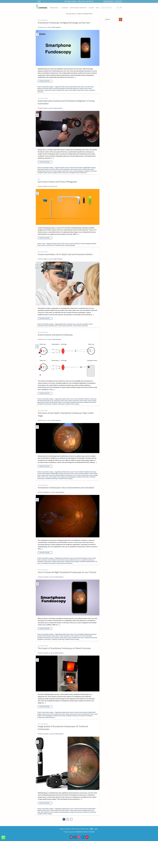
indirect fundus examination (65, 325)
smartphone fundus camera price (60, 172)
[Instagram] (79, 837)
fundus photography (85, 243)
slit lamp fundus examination (80, 325)
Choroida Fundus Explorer (76, 167)
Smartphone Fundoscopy (78, 7)
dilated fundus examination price (67, 324)
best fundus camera (64, 86)
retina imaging (73, 90)
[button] (106, 8)
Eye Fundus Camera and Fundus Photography (57, 181)
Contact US (118, 1)
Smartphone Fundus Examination (78, 172)
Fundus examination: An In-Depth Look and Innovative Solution (65, 254)
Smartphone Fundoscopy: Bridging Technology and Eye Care (64, 22)
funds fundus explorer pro (72, 88)
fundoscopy (57, 400)
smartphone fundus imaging (72, 404)
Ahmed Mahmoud (56, 27)
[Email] (71, 837)
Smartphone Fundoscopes (44, 404)
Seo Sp (55, 186)
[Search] (39, 1)
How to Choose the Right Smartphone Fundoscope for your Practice (63, 475)
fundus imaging (92, 400)
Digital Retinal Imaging (89, 167)
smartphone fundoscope (89, 402)
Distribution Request (65, 829)
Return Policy (76, 829)
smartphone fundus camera (44, 172)
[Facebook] (75, 837)
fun (52, 400)
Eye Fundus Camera (47, 88)
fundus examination (65, 169)
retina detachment (45, 812)
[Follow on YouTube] (36, 2)
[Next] (71, 819)
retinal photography (78, 171)
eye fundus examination (59, 88)
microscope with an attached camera (55, 245)
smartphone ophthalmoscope (87, 561)
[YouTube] (87, 837)
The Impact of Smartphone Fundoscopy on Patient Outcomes (64, 648)
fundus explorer (83, 400)
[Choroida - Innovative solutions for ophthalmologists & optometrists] (41, 6)
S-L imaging (64, 7)
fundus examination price (50, 325)
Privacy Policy (85, 829)
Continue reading (45, 81)
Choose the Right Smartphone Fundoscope (85, 399)
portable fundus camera (62, 90)
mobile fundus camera (50, 90)
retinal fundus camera (82, 90)
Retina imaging (44, 20)
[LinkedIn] (83, 837)
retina (51, 171)
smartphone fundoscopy (90, 171)
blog (39, 20)
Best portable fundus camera (77, 86)
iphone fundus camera (76, 169)
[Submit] (120, 19)
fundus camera (84, 88)
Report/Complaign (108, 1)
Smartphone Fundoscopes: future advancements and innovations (66, 487)
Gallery (91, 7)
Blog (97, 7)
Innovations (54, 7)
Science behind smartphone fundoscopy (55, 334)
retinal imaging (61, 477)
